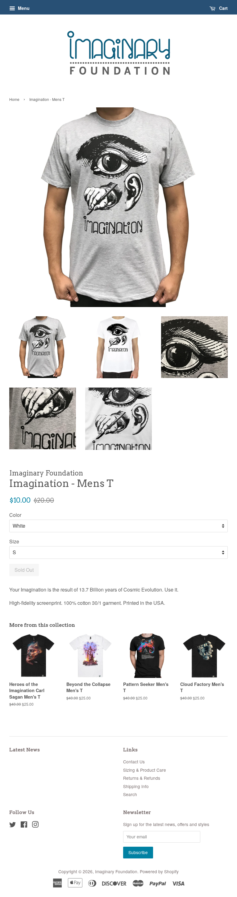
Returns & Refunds (141, 778)
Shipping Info (136, 786)
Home (14, 99)
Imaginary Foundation (116, 871)
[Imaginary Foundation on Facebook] (23, 825)
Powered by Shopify (159, 871)
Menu (23, 8)
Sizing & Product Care (144, 770)
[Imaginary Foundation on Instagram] (35, 825)
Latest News (24, 750)
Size (14, 541)
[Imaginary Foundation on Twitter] (12, 825)
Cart (223, 8)
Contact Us (134, 761)
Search (130, 794)
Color (15, 514)
